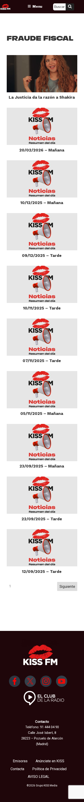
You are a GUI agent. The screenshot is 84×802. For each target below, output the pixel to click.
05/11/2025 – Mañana (41, 413)
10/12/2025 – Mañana (41, 202)
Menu (37, 7)
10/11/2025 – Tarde (42, 308)
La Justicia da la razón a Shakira (42, 97)
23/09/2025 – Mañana (41, 466)
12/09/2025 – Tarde (42, 571)
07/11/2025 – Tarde (42, 360)
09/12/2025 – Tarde (42, 255)
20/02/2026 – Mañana (41, 150)
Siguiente (67, 586)
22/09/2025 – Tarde (42, 518)
